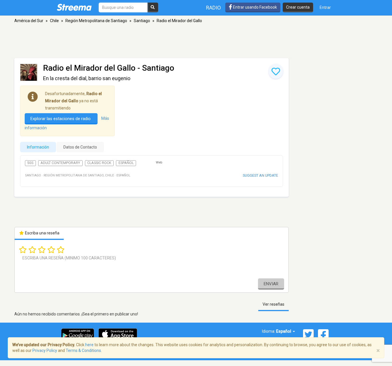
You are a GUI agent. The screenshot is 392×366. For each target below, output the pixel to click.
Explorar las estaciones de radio (61, 118)
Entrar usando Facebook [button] (254, 7)
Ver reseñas (273, 304)
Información (38, 147)
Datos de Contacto (80, 147)
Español (126, 163)
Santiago (142, 20)
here (89, 344)
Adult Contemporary (60, 163)
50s (30, 163)
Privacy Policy (44, 350)
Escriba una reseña (41, 233)
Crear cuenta (298, 7)
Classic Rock (99, 163)
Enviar (271, 283)
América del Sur (28, 20)
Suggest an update (260, 175)
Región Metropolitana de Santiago (96, 20)
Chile (54, 20)
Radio (213, 8)
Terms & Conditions (83, 350)
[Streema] (74, 7)
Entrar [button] (325, 7)
